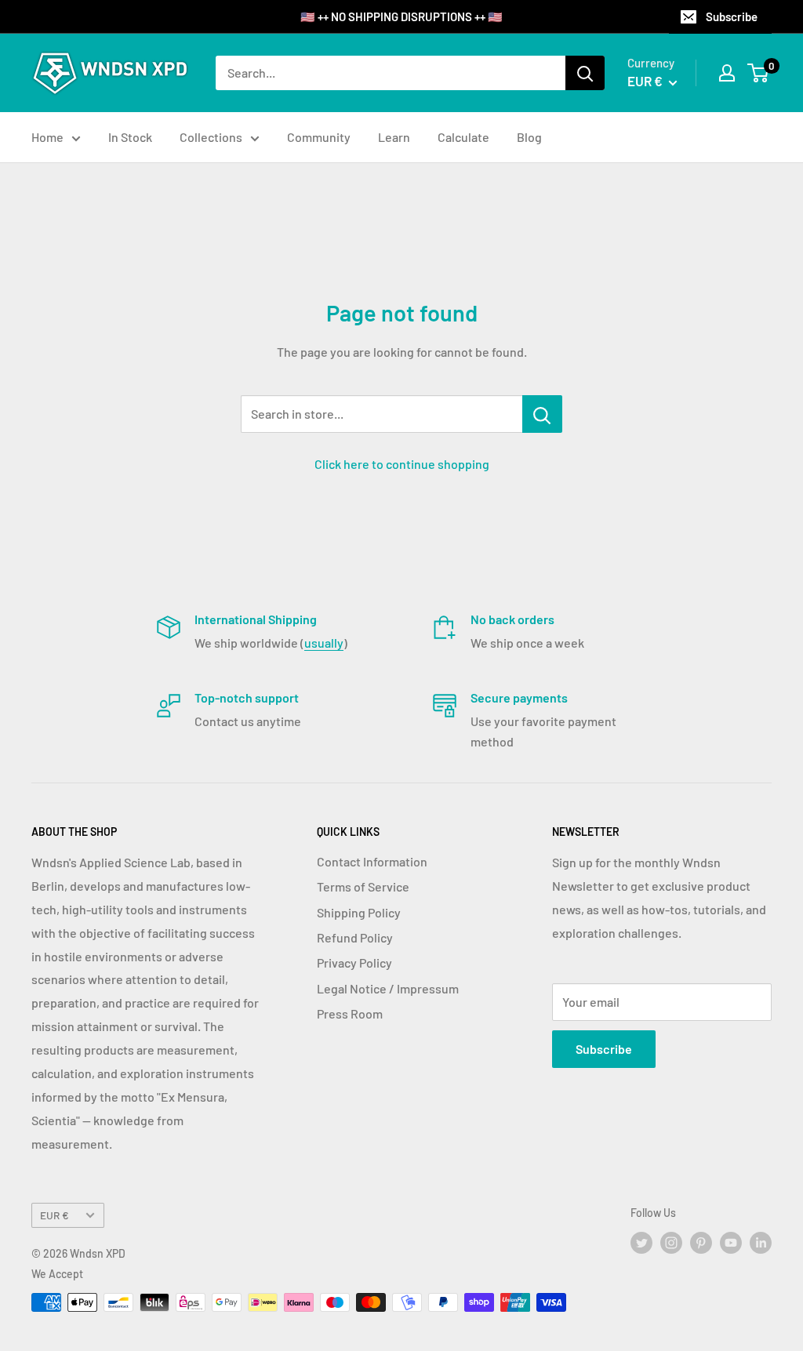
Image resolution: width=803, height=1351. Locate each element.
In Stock (130, 136)
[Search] (585, 73)
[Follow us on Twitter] (641, 1243)
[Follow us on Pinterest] (701, 1243)
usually (323, 642)
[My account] (727, 73)
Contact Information (372, 861)
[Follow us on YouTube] (731, 1243)
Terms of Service (363, 886)
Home (47, 136)
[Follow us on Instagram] (671, 1243)
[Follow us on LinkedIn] (761, 1243)
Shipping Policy (359, 912)
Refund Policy (355, 937)
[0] (758, 73)
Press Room (350, 1013)
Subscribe (732, 16)
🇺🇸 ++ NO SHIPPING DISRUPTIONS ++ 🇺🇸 (401, 16)
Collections (211, 136)
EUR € (54, 1215)
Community (319, 136)
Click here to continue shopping (401, 463)
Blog (529, 136)
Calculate (463, 136)
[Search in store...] (542, 414)
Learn (394, 136)
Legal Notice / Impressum (388, 988)
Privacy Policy (354, 962)
